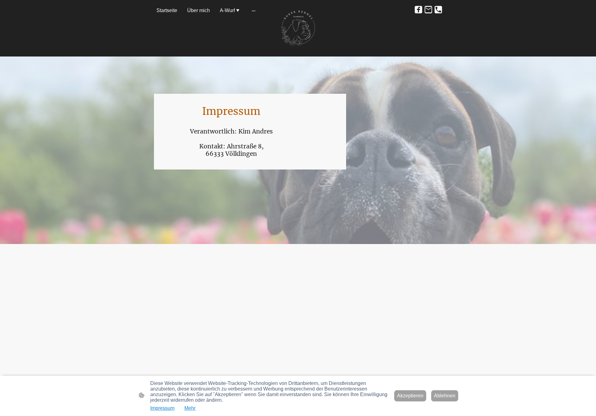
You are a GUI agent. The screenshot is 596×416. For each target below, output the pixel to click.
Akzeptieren (410, 395)
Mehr (190, 408)
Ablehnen (444, 395)
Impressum (162, 408)
